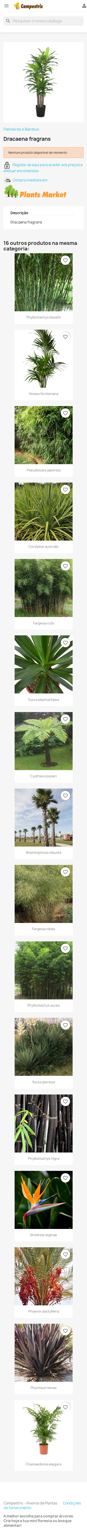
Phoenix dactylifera (43, 1311)
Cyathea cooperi (43, 776)
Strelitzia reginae (43, 1235)
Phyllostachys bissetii (43, 317)
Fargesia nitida (43, 929)
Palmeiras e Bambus (21, 129)
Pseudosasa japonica (44, 470)
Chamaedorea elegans (44, 1464)
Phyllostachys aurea (43, 1005)
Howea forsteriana (43, 393)
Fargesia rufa (43, 623)
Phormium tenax (44, 1388)
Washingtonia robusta (43, 852)
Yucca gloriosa (43, 1082)
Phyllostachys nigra (43, 1158)
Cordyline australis (43, 546)
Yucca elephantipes (43, 699)
